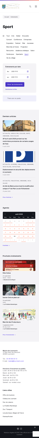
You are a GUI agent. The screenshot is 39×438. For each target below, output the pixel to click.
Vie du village (10, 58)
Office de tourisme (8, 395)
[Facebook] (18, 429)
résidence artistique (22, 50)
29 (28, 236)
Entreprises (27, 39)
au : (8, 77)
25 (10, 236)
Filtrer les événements (14, 84)
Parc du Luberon (8, 402)
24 (5, 236)
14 (23, 228)
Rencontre (10, 50)
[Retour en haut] (35, 427)
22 (28, 232)
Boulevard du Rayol (9, 279)
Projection (24, 47)
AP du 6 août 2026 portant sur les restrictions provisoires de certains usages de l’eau (18, 141)
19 (14, 232)
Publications (22, 164)
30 (32, 236)
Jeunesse (30, 43)
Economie (14, 164)
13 (19, 228)
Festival (17, 43)
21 (23, 232)
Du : (8, 71)
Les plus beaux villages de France (13, 413)
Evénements (14, 17)
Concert (9, 39)
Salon (32, 50)
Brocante (25, 36)
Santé (28, 133)
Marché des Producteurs (12, 322)
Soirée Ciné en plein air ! (11, 297)
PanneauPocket (8, 416)
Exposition (9, 43)
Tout (8, 36)
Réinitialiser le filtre (11, 89)
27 (5, 221)
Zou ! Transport (7, 409)
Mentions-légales (9, 432)
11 (10, 228)
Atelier (18, 36)
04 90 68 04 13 (11, 359)
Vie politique (16, 166)
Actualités (6, 133)
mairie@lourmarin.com (16, 361)
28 (10, 221)
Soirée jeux (10, 54)
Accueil (7, 17)
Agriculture (15, 133)
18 (10, 232)
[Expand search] (30, 6)
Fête (23, 43)
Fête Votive (7, 273)
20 (19, 232)
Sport (26, 54)
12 (14, 228)
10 (5, 228)
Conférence (18, 39)
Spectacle (19, 54)
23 (32, 232)
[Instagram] (21, 429)
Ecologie (22, 133)
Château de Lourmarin (9, 398)
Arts (12, 36)
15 (28, 228)
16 (32, 228)
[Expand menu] (36, 6)
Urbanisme (6, 136)
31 (5, 240)
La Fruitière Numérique (10, 304)
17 (5, 232)
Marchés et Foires (12, 47)
